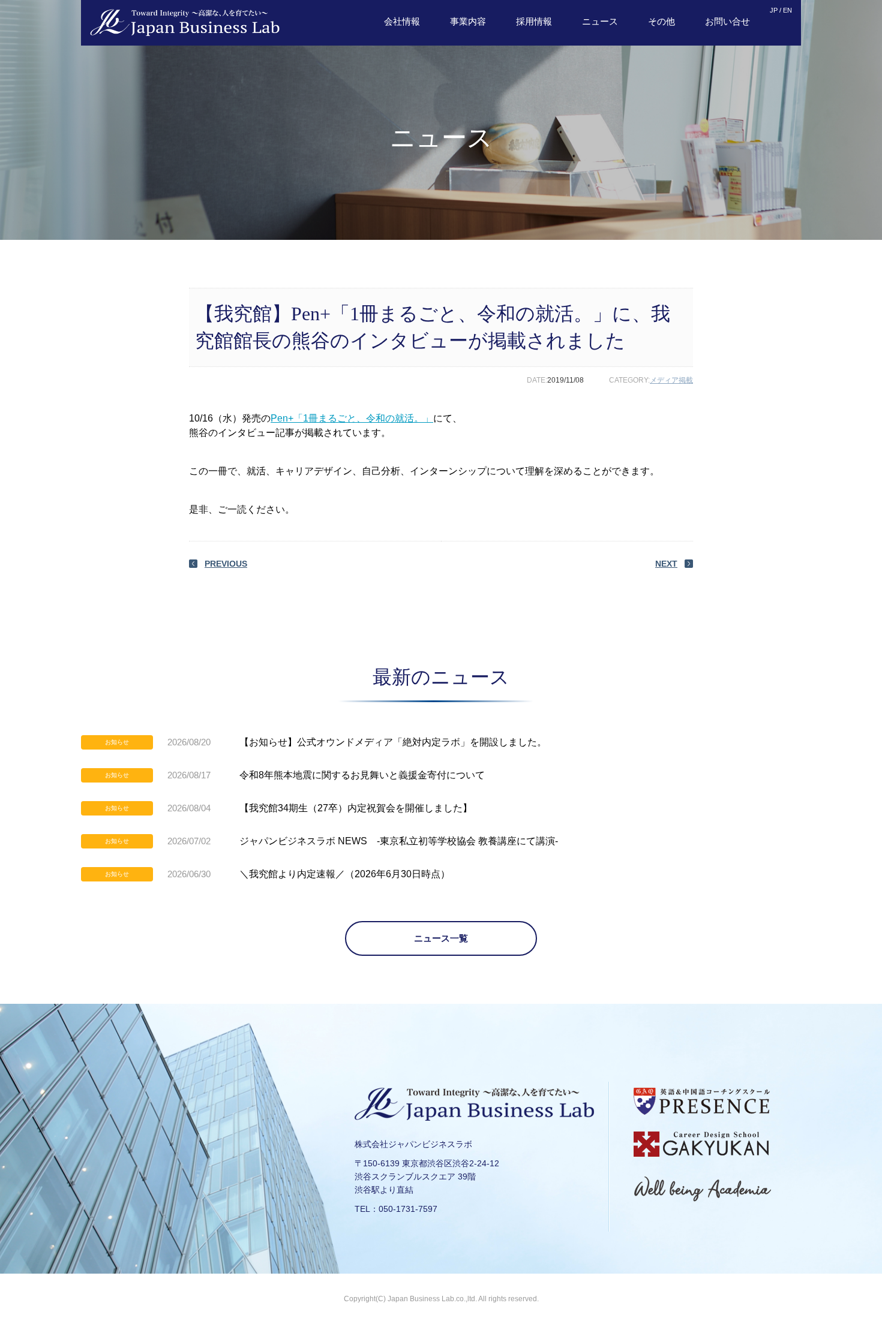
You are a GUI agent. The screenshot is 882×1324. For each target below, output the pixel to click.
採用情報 (534, 21)
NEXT (666, 563)
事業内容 (468, 21)
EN (787, 10)
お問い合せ (727, 21)
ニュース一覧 (441, 938)
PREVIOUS (226, 563)
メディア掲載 (671, 380)
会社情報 (402, 21)
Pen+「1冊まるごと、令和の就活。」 (352, 418)
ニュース (600, 21)
